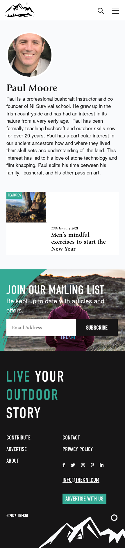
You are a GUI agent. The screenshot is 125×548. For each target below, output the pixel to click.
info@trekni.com (81, 480)
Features (14, 195)
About (12, 461)
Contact (71, 437)
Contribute (18, 437)
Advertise (16, 449)
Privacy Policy (78, 449)
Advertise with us (84, 498)
